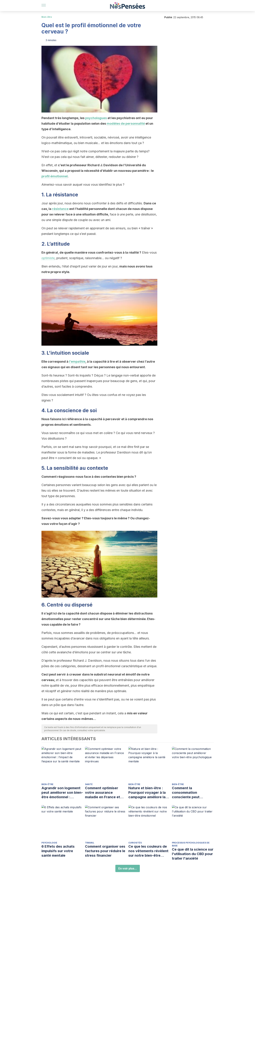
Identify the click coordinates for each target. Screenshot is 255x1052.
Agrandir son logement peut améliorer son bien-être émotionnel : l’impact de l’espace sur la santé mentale (62, 792)
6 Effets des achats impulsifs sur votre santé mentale (58, 851)
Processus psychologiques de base (191, 844)
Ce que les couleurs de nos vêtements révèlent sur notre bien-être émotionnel (148, 851)
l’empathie (77, 361)
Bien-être (46, 17)
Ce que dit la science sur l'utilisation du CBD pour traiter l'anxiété (192, 853)
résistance (60, 209)
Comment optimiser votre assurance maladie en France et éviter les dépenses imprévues (102, 792)
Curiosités (135, 842)
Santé (89, 784)
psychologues (96, 118)
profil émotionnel (54, 176)
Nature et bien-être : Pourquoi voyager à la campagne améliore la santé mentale (147, 792)
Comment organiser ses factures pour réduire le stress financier (105, 851)
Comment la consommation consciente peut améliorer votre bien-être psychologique (190, 792)
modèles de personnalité (126, 123)
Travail (89, 842)
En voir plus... (127, 868)
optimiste (48, 258)
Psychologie (49, 842)
